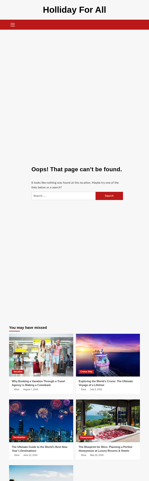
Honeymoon (86, 437)
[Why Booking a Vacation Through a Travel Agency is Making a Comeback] (41, 355)
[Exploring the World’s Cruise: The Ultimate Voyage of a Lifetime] (108, 355)
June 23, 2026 (30, 455)
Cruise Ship (86, 371)
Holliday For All (74, 10)
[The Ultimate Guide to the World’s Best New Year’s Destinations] (41, 420)
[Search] (137, 24)
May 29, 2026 (97, 455)
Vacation (17, 371)
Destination (19, 437)
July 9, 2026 (96, 389)
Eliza (16, 389)
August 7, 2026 (30, 389)
